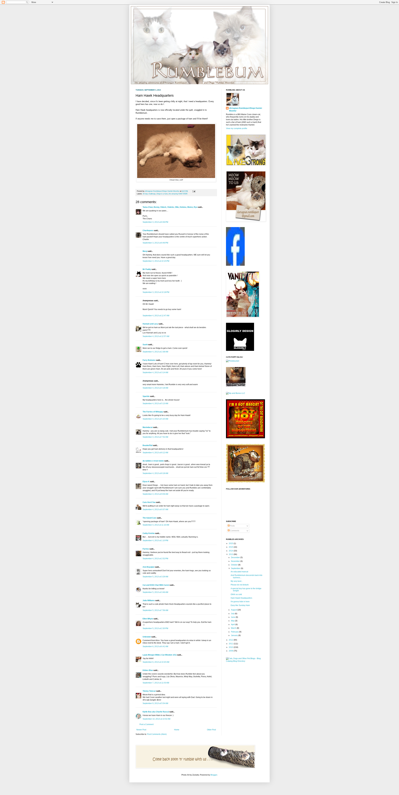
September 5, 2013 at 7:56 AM (155, 610)
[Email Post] (193, 191)
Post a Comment (146, 724)
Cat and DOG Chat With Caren (156, 585)
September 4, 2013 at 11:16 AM (156, 525)
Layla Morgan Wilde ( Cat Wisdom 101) (160, 655)
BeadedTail (147, 445)
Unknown (147, 637)
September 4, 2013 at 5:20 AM (155, 419)
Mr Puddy (147, 269)
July (233, 613)
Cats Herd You (149, 502)
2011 (231, 644)
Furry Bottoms (149, 360)
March (234, 628)
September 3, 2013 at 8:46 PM (155, 243)
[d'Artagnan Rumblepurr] (235, 265)
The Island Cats (149, 518)
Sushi (145, 344)
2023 (231, 543)
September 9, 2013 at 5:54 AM (155, 703)
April (233, 624)
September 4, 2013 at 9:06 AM (155, 494)
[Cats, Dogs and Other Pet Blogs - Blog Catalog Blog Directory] (244, 661)
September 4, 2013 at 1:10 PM (155, 540)
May (233, 621)
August (234, 610)
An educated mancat (239, 572)
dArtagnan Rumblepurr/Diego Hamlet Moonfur (245, 109)
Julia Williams (149, 600)
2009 (231, 651)
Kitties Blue (148, 670)
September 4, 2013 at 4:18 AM (155, 388)
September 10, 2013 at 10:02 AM (156, 719)
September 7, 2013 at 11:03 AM (156, 683)
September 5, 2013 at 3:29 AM (155, 577)
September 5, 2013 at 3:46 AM (155, 592)
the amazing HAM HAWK (178, 194)
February (235, 632)
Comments (234, 531)
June (233, 617)
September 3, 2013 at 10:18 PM (156, 292)
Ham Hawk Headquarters (241, 598)
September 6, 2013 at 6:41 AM (155, 646)
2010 (231, 647)
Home (176, 730)
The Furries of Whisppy (153, 412)
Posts (232, 526)
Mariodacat (148, 427)
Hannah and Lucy (150, 324)
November (235, 561)
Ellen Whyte (148, 619)
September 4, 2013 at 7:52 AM (155, 437)
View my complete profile (236, 128)
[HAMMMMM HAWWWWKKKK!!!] (176, 177)
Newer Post (141, 730)
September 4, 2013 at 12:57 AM (156, 336)
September (236, 568)
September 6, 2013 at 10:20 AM (156, 662)
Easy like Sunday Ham (240, 605)
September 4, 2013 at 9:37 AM (155, 509)
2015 (231, 547)
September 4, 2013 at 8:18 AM (155, 473)
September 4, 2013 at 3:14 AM (155, 372)
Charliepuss (148, 230)
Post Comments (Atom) (157, 734)
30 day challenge (149, 194)
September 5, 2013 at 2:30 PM (155, 628)
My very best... (237, 581)
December (235, 557)
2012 (231, 640)
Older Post (211, 730)
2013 (231, 554)
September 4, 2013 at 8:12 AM (155, 453)
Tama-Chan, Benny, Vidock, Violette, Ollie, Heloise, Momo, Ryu (170, 207)
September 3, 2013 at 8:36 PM (155, 222)
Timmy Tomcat (149, 691)
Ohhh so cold (236, 594)
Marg (145, 251)
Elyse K (146, 481)
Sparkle (146, 396)
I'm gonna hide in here (240, 601)
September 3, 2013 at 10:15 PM (156, 261)
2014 (231, 551)
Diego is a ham (162, 194)
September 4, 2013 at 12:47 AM (156, 316)
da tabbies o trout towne (153, 461)
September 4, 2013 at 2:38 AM (155, 352)
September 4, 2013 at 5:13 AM (155, 403)
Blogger (214, 775)
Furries (146, 549)
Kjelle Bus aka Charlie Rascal (156, 712)
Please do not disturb (240, 585)
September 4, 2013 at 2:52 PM (155, 558)
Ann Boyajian (148, 567)
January (234, 635)
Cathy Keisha (149, 533)
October (234, 565)
